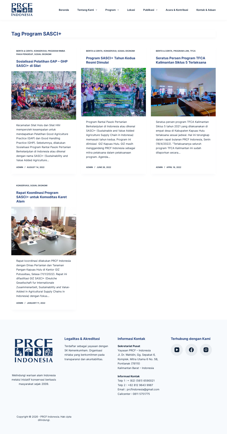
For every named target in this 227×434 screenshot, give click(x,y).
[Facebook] (191, 350)
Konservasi (40, 51)
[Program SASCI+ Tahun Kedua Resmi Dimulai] (113, 92)
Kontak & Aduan (206, 9)
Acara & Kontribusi (177, 9)
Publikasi (148, 9)
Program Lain (181, 51)
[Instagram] (206, 350)
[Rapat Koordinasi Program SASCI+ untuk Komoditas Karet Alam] (43, 231)
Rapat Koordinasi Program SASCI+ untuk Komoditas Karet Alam (41, 197)
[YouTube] (177, 350)
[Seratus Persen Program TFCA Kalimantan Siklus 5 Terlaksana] (183, 92)
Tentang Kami (85, 9)
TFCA (193, 51)
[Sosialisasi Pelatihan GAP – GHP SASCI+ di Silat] (43, 95)
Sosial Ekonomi (42, 54)
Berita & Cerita (24, 51)
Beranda (64, 9)
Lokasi (131, 9)
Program (110, 9)
